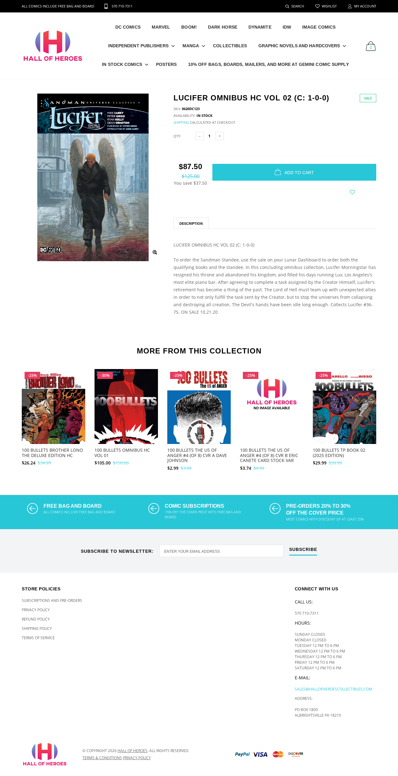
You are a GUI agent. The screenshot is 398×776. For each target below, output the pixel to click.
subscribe (303, 549)
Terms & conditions (102, 757)
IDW (287, 27)
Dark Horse (222, 27)
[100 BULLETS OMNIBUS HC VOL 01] (126, 415)
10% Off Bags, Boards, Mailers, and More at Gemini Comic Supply (268, 64)
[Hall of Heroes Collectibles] (47, 754)
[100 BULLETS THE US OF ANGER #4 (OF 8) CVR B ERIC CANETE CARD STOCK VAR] (271, 406)
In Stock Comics (122, 64)
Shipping (181, 122)
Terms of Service (38, 637)
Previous (8, 417)
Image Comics (319, 27)
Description (191, 223)
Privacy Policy (36, 609)
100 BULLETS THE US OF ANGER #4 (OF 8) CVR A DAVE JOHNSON (197, 455)
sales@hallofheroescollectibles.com (333, 689)
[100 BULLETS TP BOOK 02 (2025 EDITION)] (344, 418)
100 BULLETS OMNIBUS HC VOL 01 (122, 452)
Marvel (161, 27)
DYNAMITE (259, 27)
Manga (191, 45)
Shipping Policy (37, 628)
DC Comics (128, 27)
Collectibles (230, 45)
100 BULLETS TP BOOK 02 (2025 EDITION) (339, 452)
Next (389, 417)
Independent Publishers (138, 45)
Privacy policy (137, 757)
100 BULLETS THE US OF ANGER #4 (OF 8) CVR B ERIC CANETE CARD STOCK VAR (269, 455)
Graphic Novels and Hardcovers (299, 45)
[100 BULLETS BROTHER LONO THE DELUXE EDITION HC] (53, 418)
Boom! (189, 27)
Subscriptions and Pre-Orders (52, 600)
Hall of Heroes (132, 750)
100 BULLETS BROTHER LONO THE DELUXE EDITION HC (52, 452)
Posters (166, 64)
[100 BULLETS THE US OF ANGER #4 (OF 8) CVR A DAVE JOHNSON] (199, 416)
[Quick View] (76, 389)
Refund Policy (36, 619)
